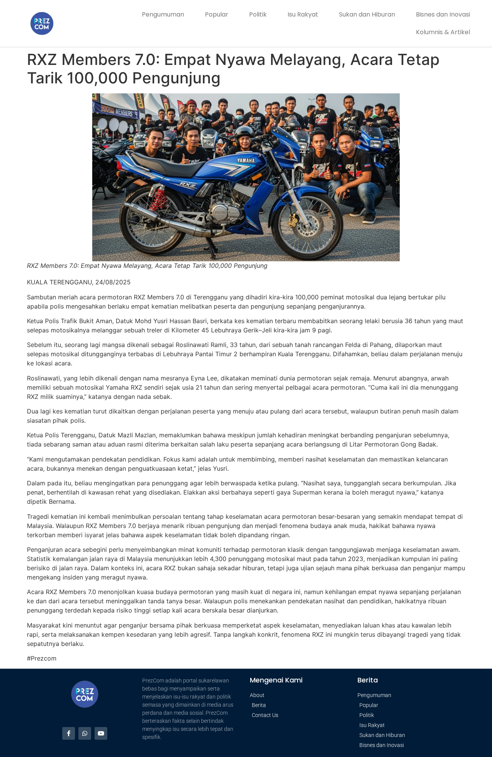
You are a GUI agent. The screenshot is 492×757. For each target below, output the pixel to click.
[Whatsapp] (84, 733)
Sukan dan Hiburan (367, 14)
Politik (258, 14)
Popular (216, 14)
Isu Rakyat (303, 14)
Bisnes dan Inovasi (443, 14)
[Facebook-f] (68, 733)
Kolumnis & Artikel (443, 32)
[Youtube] (101, 733)
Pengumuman (163, 14)
